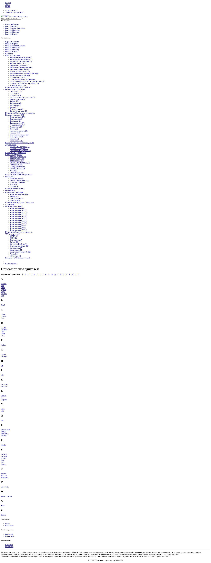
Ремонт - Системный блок (15, 28)
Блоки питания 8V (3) (18, 228)
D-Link (3, 328)
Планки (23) (14, 139)
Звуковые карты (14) (17, 125)
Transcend (4, 477)
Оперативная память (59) (19, 135)
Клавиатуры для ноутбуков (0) (21, 67)
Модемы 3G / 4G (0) (17, 169)
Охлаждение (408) (16, 137)
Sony (3, 460)
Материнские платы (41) (19, 131)
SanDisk (4, 456)
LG (2, 398)
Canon (3, 314)
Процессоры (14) (16, 250)
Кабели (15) (14, 196)
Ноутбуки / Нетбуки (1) (18, 77)
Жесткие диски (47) (17, 123)
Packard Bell (5, 430)
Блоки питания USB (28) (19, 194)
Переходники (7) (16, 248)
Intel (2, 375)
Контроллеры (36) (16, 127)
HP (2, 366)
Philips (3, 432)
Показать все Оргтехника (14, 188)
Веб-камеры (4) (15, 95)
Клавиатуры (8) (15, 103)
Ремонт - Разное (11, 34)
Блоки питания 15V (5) (18, 214)
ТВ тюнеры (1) (15, 256)
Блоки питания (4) (16, 178)
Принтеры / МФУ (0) (17, 182)
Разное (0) (13, 184)
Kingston (4, 386)
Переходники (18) (16, 198)
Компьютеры (10, 190)
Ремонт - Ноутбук (11, 26)
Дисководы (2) (15, 121)
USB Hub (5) (14, 93)
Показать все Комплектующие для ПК (19, 143)
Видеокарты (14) (16, 119)
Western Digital (6, 496)
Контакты (9, 534)
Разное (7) (13, 171)
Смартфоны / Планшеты (14, 192)
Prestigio (4, 435)
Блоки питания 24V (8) (18, 216)
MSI (2, 411)
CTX (3, 318)
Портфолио (9, 525)
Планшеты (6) (15, 200)
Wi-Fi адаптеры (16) (17, 159)
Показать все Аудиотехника (15, 153)
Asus (2, 296)
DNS (3, 335)
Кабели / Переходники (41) (20, 147)
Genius (3, 354)
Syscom (3, 464)
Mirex (3, 409)
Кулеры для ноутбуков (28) (20, 71)
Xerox (3, 505)
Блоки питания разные (13, 206)
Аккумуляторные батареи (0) (20, 57)
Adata (3, 288)
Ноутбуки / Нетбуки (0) (18, 244)
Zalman (3, 515)
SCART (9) (14, 236)
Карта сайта (9, 536)
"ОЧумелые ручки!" (12, 234)
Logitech (4, 400)
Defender (4, 330)
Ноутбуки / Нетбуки (12, 55)
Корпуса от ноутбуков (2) (19, 69)
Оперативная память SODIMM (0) (22, 79)
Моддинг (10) (15, 133)
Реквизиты (9, 547)
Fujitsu (3, 345)
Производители (11, 264)
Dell (2, 332)
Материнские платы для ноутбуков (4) (24, 73)
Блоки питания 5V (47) (18, 222)
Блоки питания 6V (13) (18, 224)
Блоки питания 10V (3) (18, 210)
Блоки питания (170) (17, 117)
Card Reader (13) (16, 91)
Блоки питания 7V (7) (18, 226)
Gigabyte (4, 356)
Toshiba (3, 473)
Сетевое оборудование (13, 155)
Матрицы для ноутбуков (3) (20, 75)
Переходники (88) (16, 109)
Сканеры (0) (14, 186)
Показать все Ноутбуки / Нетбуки (17, 87)
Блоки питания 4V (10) (18, 220)
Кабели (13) (14, 242)
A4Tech (3, 284)
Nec (2, 420)
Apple (3, 292)
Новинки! (9, 53)
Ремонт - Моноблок (12, 30)
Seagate (3, 458)
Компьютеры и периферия (15, 89)
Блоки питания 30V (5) (18, 218)
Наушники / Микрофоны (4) (20, 151)
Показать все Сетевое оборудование (18, 174)
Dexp (3, 334)
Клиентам (9, 545)
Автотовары (10, 204)
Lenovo (3, 396)
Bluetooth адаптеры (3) (18, 157)
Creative (4, 316)
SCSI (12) (13, 238)
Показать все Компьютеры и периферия (20, 113)
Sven (2, 462)
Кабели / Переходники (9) (19, 180)
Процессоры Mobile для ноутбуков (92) (24, 83)
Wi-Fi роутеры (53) (17, 161)
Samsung (4, 454)
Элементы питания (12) (18, 111)
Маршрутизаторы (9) (17, 167)
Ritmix (3, 445)
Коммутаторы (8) (16, 165)
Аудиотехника (10, 145)
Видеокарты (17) (16, 240)
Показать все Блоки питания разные (18, 232)
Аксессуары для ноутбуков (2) (21, 59)
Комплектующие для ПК (14, 115)
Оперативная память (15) (19, 246)
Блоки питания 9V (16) (18, 230)
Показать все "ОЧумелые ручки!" (17, 258)
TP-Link (4, 475)
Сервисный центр (12, 24)
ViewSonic (5, 487)
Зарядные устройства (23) (19, 65)
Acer (2, 286)
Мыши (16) (14, 107)
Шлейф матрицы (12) (18, 85)
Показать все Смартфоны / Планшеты (19, 202)
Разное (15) (14, 254)
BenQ (3, 305)
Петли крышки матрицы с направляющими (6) (27, 81)
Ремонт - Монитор (12, 32)
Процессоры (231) (16, 141)
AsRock (4, 294)
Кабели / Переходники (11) (20, 163)
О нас (7, 523)
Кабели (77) (14, 101)
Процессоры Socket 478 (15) (20, 252)
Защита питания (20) (17, 99)
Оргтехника (9, 176)
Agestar (3, 290)
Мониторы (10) (15, 105)
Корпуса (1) (14, 129)
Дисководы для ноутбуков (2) (21, 61)
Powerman (4, 433)
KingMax (4, 384)
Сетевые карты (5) (16, 172)
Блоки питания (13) (17, 208)
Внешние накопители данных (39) (22, 97)
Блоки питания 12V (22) (19, 212)
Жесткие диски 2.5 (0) (18, 63)
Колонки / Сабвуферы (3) (19, 149)
